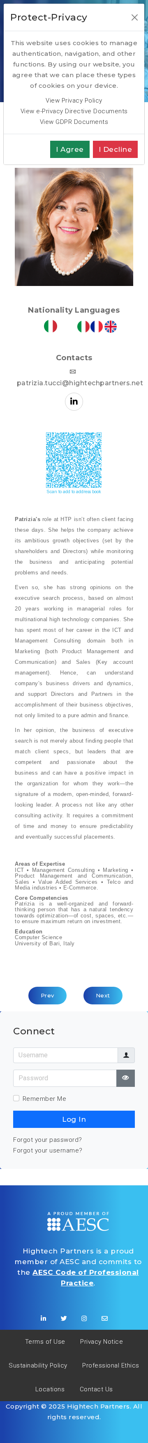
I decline (115, 149)
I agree (70, 149)
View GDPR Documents (74, 122)
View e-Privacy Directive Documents (74, 111)
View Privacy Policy (74, 100)
